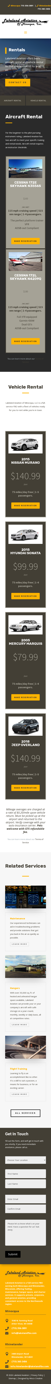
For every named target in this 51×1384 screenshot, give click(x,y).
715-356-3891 (27, 5)
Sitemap (12, 1378)
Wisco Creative (35, 1378)
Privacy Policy (37, 1375)
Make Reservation (25, 241)
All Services (25, 1113)
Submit (13, 1254)
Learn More (19, 944)
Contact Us (18, 82)
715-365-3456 (44, 9)
